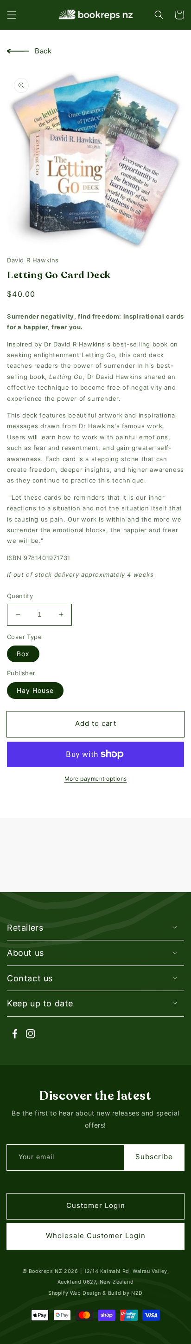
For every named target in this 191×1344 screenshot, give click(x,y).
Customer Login (95, 1205)
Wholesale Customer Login (96, 1235)
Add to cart (95, 723)
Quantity (20, 596)
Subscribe (154, 1156)
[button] (11, 15)
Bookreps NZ (46, 1271)
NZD (137, 1293)
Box (23, 654)
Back (43, 50)
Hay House (35, 690)
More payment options (95, 778)
